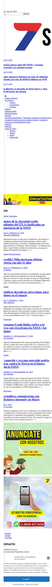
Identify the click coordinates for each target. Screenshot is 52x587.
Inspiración (14, 137)
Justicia (12, 103)
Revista (12, 131)
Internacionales (10, 111)
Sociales (8, 116)
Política (8, 109)
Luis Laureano (7, 407)
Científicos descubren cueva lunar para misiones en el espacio (24, 293)
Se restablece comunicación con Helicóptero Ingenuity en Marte (20, 398)
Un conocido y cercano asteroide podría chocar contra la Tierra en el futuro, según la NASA (24, 363)
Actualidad (4, 216)
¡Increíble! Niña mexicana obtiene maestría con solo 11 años (21, 261)
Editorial (8, 126)
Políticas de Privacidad (31, 584)
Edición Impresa (11, 113)
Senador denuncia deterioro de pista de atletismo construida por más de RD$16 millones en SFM (24, 78)
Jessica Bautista (7, 338)
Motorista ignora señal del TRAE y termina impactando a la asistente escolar (21, 66)
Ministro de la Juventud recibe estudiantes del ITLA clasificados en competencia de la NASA (22, 224)
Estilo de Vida (10, 129)
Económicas (14, 105)
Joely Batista (6, 270)
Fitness (12, 133)
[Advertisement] (26, 167)
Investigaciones (28, 120)
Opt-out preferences (18, 584)
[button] (48, 558)
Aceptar (26, 579)
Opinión (8, 124)
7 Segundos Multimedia (10, 235)
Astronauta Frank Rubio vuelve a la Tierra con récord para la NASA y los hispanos (23, 328)
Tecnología (4, 355)
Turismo (13, 107)
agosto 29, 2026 (6, 60)
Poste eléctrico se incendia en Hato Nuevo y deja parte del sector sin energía (23, 90)
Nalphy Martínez (7, 302)
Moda (12, 135)
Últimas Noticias (11, 98)
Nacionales (9, 100)
